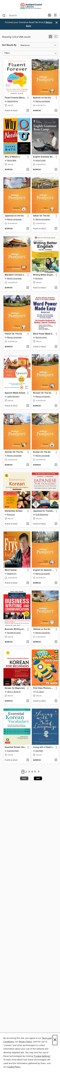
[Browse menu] (55, 15)
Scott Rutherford (41, 514)
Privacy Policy (25, 1041)
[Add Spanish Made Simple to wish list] (27, 406)
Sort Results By (9, 45)
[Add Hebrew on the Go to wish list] (56, 642)
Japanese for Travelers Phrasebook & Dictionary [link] (44, 511)
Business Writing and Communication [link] (16, 629)
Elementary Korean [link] (14, 511)
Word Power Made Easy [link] (44, 334)
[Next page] (38, 771)
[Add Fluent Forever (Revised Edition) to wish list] (27, 111)
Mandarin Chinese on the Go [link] (16, 275)
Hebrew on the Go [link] (41, 629)
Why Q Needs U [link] (12, 157)
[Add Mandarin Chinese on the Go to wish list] (27, 288)
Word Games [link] (11, 570)
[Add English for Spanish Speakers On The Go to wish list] (56, 583)
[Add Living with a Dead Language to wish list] (56, 760)
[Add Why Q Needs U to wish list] (27, 170)
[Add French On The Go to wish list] (27, 347)
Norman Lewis (41, 337)
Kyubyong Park (13, 751)
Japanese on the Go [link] (14, 216)
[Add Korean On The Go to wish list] (56, 465)
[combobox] (24, 15)
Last (38, 778)
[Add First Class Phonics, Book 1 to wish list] (56, 701)
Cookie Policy (13, 1066)
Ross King (11, 514)
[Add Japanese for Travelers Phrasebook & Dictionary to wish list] (56, 524)
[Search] (4, 15)
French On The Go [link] (13, 334)
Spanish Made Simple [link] (15, 393)
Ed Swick (39, 278)
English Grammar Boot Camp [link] (44, 157)
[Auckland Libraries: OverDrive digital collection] (30, 6)
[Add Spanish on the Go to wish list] (56, 111)
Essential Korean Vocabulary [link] (16, 747)
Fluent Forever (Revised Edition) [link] (16, 98)
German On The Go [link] (14, 452)
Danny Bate (11, 160)
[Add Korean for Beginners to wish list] (27, 701)
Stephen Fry (11, 574)
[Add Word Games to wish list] (27, 583)
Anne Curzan (40, 160)
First (24, 778)
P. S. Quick (39, 692)
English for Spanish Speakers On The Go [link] (44, 570)
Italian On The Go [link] (41, 216)
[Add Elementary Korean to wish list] (27, 524)
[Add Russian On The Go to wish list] (56, 406)
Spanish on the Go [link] (42, 98)
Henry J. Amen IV (14, 692)
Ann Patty (39, 751)
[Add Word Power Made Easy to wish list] (56, 347)
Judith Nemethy (13, 396)
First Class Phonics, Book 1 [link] (44, 688)
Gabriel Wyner (12, 101)
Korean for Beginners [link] (15, 688)
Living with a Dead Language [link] (44, 747)
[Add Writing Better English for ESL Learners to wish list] (56, 288)
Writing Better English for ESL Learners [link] (44, 275)
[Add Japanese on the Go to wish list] (27, 229)
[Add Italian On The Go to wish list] (56, 229)
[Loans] (49, 15)
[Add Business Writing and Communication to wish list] (27, 642)
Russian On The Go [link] (42, 393)
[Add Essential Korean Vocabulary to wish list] (27, 760)
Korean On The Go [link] (42, 452)
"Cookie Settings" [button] (42, 1056)
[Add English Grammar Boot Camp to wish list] (56, 170)
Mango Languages (42, 101)
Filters (7, 53)
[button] (50, 37)
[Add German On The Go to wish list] (27, 465)
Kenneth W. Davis (14, 633)
